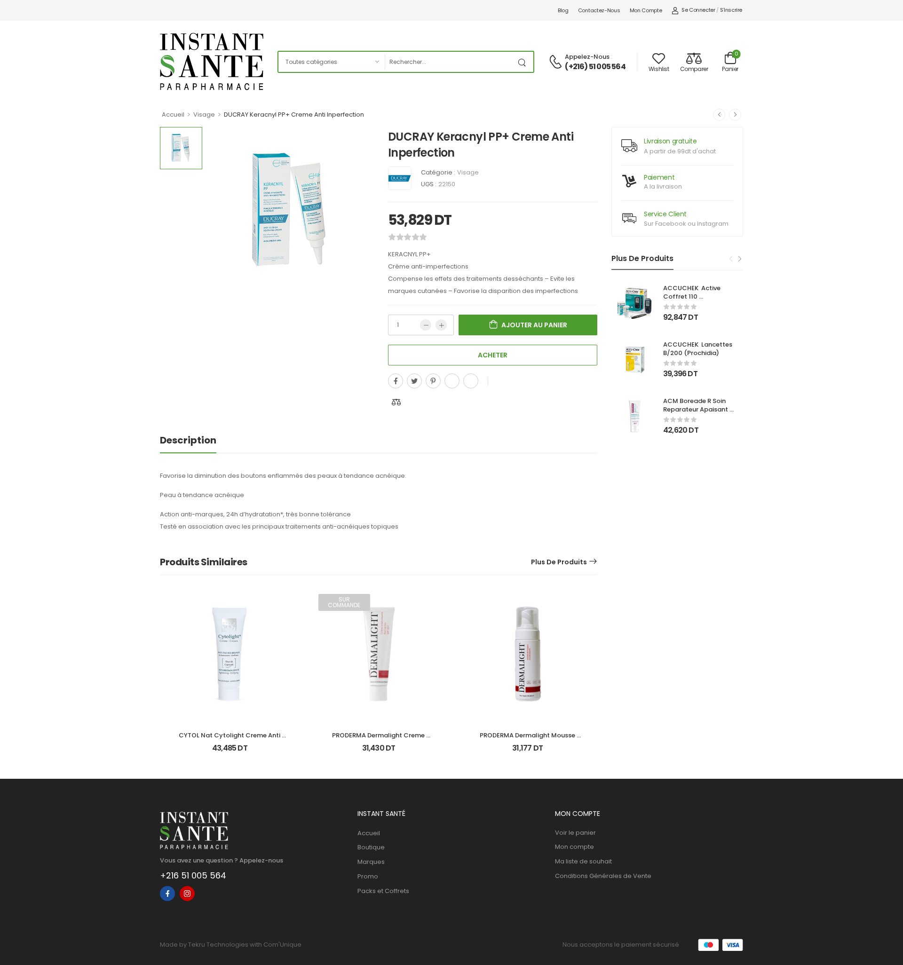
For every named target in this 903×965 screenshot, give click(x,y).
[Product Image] (290, 210)
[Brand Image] (400, 178)
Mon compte (646, 10)
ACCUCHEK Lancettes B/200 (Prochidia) (698, 348)
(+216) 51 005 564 (595, 67)
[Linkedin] (470, 380)
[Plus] (441, 325)
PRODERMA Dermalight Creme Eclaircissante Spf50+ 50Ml (379, 739)
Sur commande (344, 602)
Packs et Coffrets (383, 890)
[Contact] (556, 62)
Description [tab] (188, 440)
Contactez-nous (599, 10)
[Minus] (425, 325)
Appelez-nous (587, 56)
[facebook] (167, 893)
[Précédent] (719, 115)
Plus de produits (559, 562)
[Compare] (396, 402)
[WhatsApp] (451, 380)
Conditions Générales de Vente (603, 875)
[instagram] (187, 893)
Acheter (492, 355)
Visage (204, 114)
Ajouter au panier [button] (230, 752)
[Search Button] (524, 62)
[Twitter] (414, 380)
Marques (371, 861)
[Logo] (211, 61)
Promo (367, 876)
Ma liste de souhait (583, 861)
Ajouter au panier (534, 325)
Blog (563, 10)
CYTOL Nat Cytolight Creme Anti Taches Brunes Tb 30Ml (230, 739)
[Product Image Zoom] (357, 277)
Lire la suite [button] (379, 752)
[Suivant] (735, 115)
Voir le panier (575, 832)
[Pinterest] (433, 380)
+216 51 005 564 (193, 875)
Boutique (371, 847)
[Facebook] (395, 380)
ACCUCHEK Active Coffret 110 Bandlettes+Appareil (695, 296)
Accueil (173, 114)
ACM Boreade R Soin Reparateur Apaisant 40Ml (696, 409)
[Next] (739, 259)
